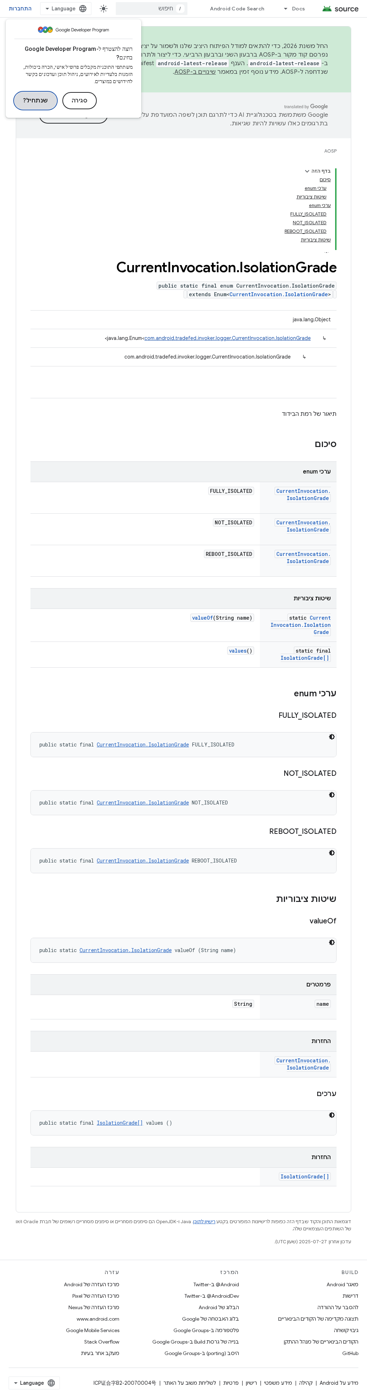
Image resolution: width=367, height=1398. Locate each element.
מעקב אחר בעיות (100, 1353)
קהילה (306, 1383)
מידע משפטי (278, 1383)
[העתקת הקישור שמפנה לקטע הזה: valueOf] (302, 921)
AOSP (330, 151)
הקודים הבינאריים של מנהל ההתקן (321, 1342)
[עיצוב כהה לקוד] (332, 736)
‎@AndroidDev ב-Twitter (212, 1296)
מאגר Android (342, 1284)
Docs (298, 8)
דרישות (350, 1296)
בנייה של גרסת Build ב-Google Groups (195, 1342)
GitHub (350, 1353)
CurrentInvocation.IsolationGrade (278, 294)
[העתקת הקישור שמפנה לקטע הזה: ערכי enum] (287, 694)
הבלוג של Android (219, 1307)
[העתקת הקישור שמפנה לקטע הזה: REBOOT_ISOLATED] (262, 832)
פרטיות (231, 1383)
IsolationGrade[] (305, 657)
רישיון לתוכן (204, 1222)
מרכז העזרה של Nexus (93, 1307)
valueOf (202, 617)
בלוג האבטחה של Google (210, 1319)
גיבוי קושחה (346, 1330)
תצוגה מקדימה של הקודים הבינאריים (318, 1319)
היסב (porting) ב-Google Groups (202, 1353)
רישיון (251, 1383)
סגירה (80, 100)
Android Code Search (237, 8)
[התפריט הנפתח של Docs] (282, 8)
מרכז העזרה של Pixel (95, 1296)
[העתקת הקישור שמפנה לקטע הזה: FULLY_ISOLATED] (271, 716)
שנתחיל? (35, 100)
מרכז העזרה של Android (91, 1284)
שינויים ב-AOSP (195, 72)
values (238, 650)
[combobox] (151, 8)
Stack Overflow (101, 1342)
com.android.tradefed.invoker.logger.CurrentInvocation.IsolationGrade (227, 338)
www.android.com (98, 1319)
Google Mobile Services (92, 1330)
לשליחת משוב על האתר (189, 1383)
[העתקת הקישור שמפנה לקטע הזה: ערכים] (309, 1094)
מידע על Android (339, 1383)
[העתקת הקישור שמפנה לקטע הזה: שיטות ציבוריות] (269, 899)
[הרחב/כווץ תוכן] (307, 171)
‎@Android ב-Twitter (216, 1284)
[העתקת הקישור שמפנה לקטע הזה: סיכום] (307, 445)
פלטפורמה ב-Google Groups (206, 1330)
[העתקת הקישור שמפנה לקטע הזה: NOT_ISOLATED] (276, 774)
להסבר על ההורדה (338, 1307)
